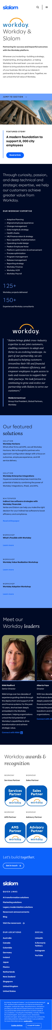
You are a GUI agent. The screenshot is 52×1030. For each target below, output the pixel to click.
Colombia (7, 948)
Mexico (6, 967)
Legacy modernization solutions (18, 907)
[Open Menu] (46, 7)
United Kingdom (10, 986)
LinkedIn (39, 938)
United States (9, 991)
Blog (5, 917)
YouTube (39, 955)
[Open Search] (37, 7)
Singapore (8, 982)
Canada (6, 943)
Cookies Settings (17, 1025)
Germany (7, 953)
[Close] (48, 1003)
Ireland (6, 957)
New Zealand (9, 977)
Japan (6, 962)
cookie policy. (28, 1021)
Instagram (40, 951)
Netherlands (9, 972)
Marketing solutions (12, 902)
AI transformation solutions (16, 897)
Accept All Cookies (33, 1025)
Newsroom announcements (16, 912)
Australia (7, 938)
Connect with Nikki (11, 732)
